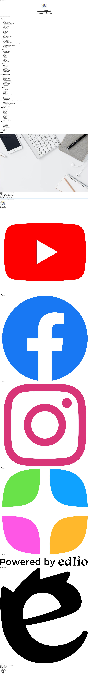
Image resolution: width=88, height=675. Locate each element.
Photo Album (6, 27)
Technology (5, 35)
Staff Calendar (6, 124)
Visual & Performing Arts (7, 36)
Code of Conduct (6, 52)
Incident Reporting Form (7, 120)
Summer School (6, 37)
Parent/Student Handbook (8, 42)
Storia (5, 59)
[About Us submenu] (2, 19)
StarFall (5, 56)
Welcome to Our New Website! (6, 135)
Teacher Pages (6, 91)
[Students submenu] (2, 108)
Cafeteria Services (6, 41)
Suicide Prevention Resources (8, 119)
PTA (4, 39)
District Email (6, 68)
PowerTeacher (6, 67)
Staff (4, 72)
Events (1, 198)
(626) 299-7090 (5, 666)
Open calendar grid (11, 199)
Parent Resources (6, 101)
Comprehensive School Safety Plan (9, 23)
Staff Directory (6, 65)
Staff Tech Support (6, 69)
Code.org (5, 58)
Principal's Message (7, 20)
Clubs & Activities (6, 61)
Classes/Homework (7, 51)
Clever (5, 54)
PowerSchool (6, 44)
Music (5, 33)
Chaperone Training (7, 46)
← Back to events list (4, 199)
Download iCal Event (12, 197)
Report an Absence (7, 106)
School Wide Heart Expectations (8, 105)
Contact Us (5, 86)
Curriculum (5, 32)
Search (1, 192)
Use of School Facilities (7, 25)
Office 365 (5, 60)
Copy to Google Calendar (4, 197)
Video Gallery (6, 28)
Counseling (5, 47)
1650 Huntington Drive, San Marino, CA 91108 (7, 665)
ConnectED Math (6, 115)
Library (5, 34)
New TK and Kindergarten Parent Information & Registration (13, 43)
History (5, 21)
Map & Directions (6, 26)
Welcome (5, 77)
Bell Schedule (6, 31)
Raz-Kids (5, 55)
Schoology (5, 53)
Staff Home (5, 66)
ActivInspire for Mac (7, 70)
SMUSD (5, 82)
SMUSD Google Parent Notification (9, 45)
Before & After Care (7, 40)
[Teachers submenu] (2, 122)
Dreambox (5, 57)
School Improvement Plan (8, 24)
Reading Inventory (6, 71)
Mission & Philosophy (7, 22)
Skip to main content (3, 0)
